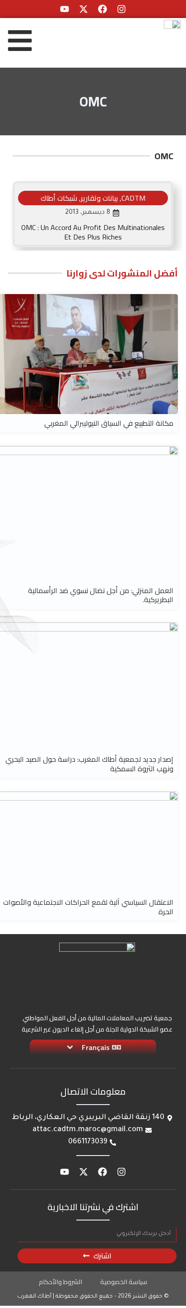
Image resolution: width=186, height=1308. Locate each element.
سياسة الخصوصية (123, 1282)
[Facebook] (102, 9)
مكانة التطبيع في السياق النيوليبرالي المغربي (108, 423)
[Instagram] (121, 9)
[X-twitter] (83, 9)
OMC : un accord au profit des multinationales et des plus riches (93, 232)
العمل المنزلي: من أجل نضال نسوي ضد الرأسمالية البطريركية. (100, 595)
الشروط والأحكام (60, 1282)
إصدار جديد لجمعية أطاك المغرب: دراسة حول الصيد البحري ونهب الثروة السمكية (89, 763)
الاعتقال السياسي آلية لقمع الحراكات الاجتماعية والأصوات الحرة (88, 906)
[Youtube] (65, 9)
